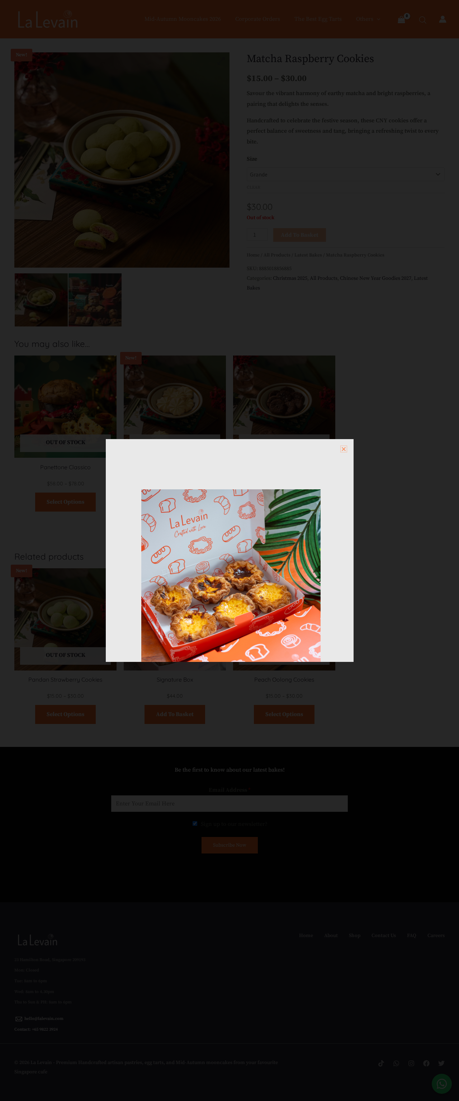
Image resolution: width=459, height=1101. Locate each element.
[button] (343, 449)
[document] (229, 550)
